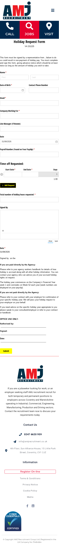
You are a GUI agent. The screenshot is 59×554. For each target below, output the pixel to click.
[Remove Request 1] (1, 174)
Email (6, 98)
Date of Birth (9, 85)
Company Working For (13, 110)
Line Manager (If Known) (10, 123)
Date (2, 136)
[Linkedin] (33, 506)
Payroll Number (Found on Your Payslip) (21, 149)
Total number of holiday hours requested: (21, 194)
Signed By (4, 207)
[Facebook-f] (27, 506)
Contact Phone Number (38, 85)
